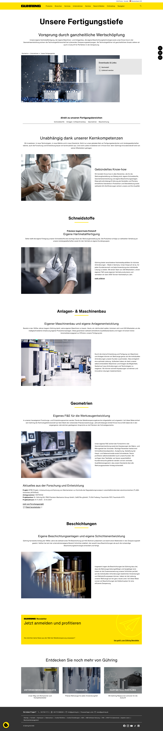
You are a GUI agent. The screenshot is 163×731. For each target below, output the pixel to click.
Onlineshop (111, 6)
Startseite (25, 53)
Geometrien (92, 122)
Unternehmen (78, 6)
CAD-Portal (119, 1)
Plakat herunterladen (32, 507)
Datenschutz (49, 718)
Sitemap (26, 718)
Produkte (49, 6)
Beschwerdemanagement (31, 720)
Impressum (40, 718)
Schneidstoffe (59, 122)
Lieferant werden (107, 70)
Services (67, 6)
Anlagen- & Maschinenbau (76, 122)
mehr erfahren (100, 278)
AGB (82, 718)
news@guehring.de (102, 712)
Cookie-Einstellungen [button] (73, 718)
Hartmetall (105, 67)
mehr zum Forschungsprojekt (33, 504)
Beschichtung (104, 122)
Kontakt (126, 1)
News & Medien (98, 6)
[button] (6, 725)
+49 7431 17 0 (44, 712)
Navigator (121, 6)
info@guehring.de (73, 712)
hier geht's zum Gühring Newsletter (126, 640)
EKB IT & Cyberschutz (112, 718)
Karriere (88, 6)
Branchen (58, 6)
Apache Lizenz (125, 718)
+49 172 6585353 (58, 712)
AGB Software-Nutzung (93, 718)
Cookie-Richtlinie (60, 718)
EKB (103, 718)
